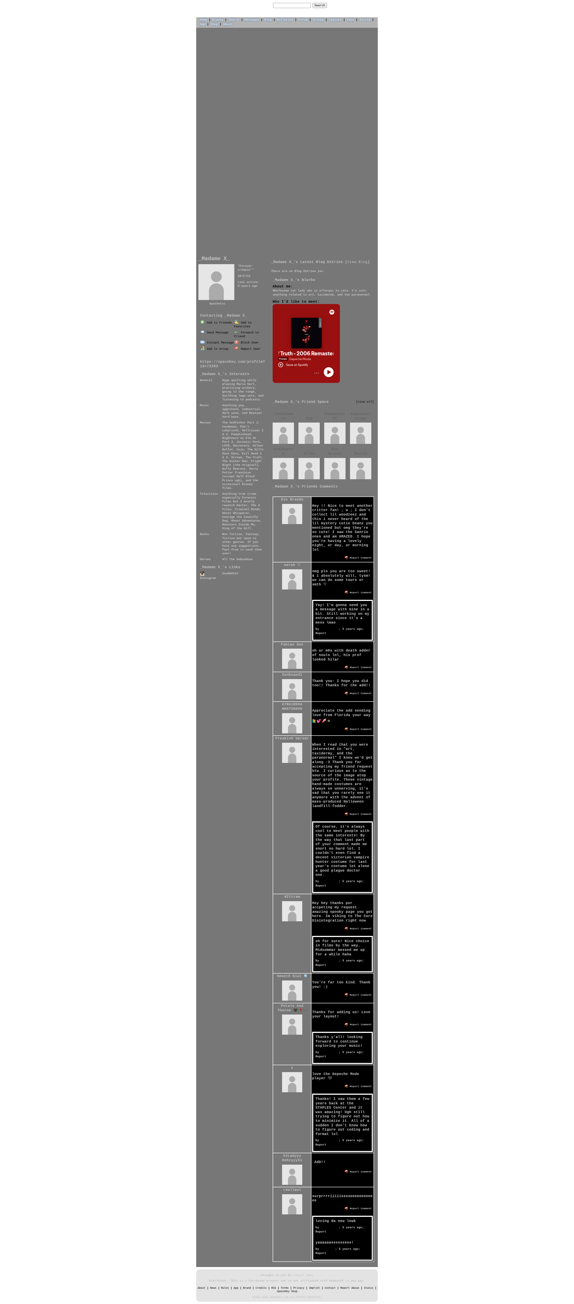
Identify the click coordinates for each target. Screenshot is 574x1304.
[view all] (365, 402)
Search (319, 5)
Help (341, 5)
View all (335, 492)
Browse (217, 20)
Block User (249, 342)
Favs (350, 20)
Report (320, 633)
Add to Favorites (243, 324)
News (213, 1288)
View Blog (357, 262)
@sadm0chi (230, 573)
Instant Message (219, 342)
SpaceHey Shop (287, 1291)
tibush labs (303, 1275)
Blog (268, 20)
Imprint (314, 1288)
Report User (250, 349)
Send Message (216, 332)
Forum (302, 20)
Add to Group (216, 349)
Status (368, 1288)
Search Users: (259, 5)
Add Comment (358, 492)
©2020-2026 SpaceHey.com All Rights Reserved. (287, 1296)
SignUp (370, 5)
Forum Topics (238, 309)
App (202, 24)
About (227, 24)
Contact (330, 1288)
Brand (247, 1288)
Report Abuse (349, 1288)
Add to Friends (218, 322)
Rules (225, 1288)
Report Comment (360, 558)
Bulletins (285, 20)
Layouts (335, 20)
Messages (252, 20)
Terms (285, 1288)
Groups (318, 20)
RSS (273, 1288)
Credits (261, 1288)
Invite (364, 20)
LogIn (354, 5)
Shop (214, 24)
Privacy (298, 1288)
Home (203, 20)
